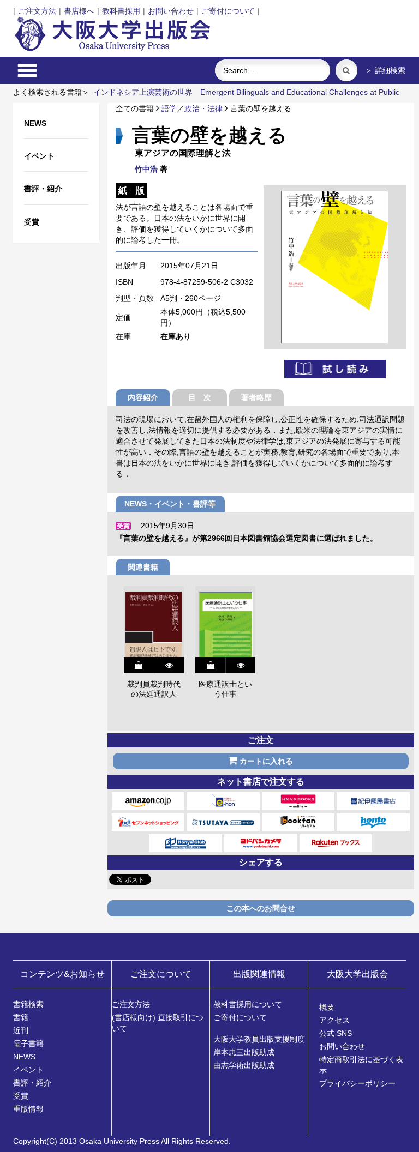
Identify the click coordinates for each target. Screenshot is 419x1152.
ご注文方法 (37, 11)
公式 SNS (335, 1033)
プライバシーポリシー (357, 1083)
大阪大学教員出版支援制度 (259, 1039)
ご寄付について (228, 11)
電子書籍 (28, 1043)
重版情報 (28, 1109)
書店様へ (79, 11)
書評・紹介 (32, 1082)
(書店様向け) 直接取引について (157, 1023)
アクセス (334, 1020)
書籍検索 (28, 1004)
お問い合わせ (171, 11)
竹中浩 (146, 169)
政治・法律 (203, 108)
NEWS (24, 1056)
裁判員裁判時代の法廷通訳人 (154, 689)
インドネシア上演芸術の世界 (143, 92)
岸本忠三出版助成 (243, 1052)
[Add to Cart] (139, 665)
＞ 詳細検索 (385, 70)
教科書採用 (121, 11)
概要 (326, 1007)
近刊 (20, 1030)
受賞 (20, 1095)
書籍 (20, 1017)
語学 (169, 108)
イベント (28, 1069)
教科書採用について (247, 1004)
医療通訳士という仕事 (225, 689)
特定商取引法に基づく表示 (361, 1065)
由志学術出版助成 (243, 1065)
